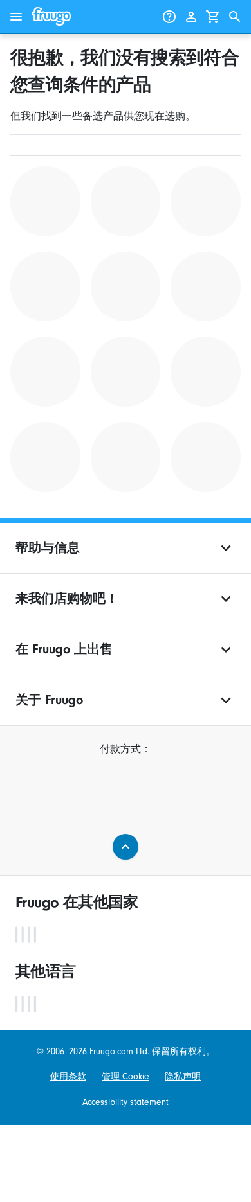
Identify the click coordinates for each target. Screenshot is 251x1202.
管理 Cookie (125, 1076)
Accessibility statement (125, 1102)
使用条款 (68, 1076)
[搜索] (235, 17)
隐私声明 (183, 1076)
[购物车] (213, 17)
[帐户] (191, 17)
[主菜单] (16, 17)
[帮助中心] (169, 17)
